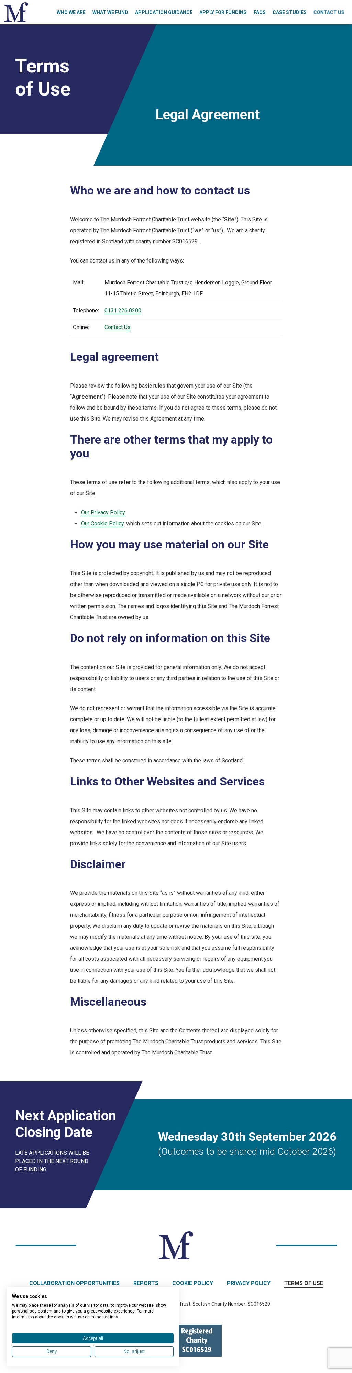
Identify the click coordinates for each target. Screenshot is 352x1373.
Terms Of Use (303, 1283)
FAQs (260, 12)
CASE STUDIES (290, 12)
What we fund (110, 12)
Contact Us (329, 12)
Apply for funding (223, 12)
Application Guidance (163, 12)
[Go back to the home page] (16, 12)
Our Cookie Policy (102, 523)
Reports (145, 1283)
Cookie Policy (192, 1283)
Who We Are (71, 12)
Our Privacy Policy (103, 512)
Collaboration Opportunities (74, 1283)
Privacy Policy (249, 1283)
